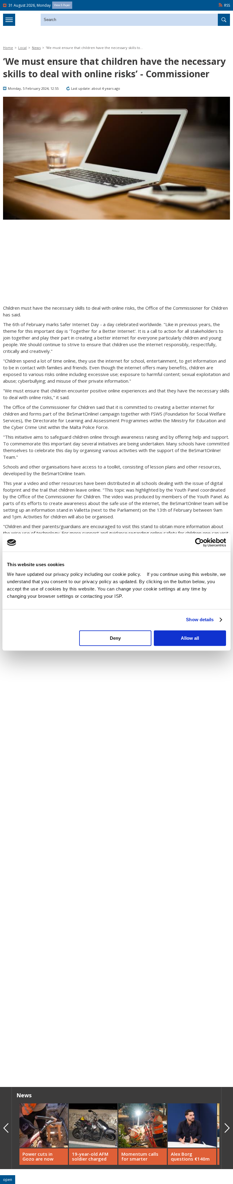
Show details (200, 619)
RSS (227, 5)
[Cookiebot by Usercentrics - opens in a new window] (199, 542)
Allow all (190, 638)
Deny (115, 638)
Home (8, 47)
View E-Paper (62, 5)
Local (22, 47)
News (36, 47)
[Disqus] (116, 995)
